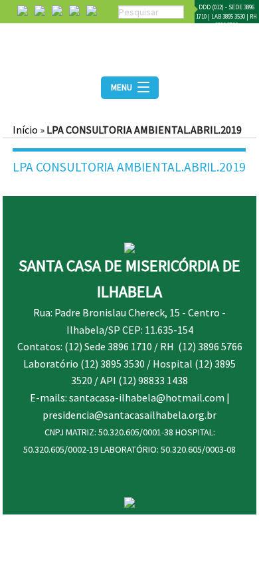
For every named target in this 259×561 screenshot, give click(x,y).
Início (25, 129)
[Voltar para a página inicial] (129, 46)
